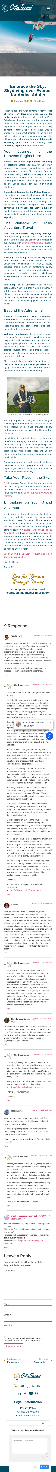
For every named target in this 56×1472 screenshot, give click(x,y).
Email (7, 1315)
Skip (36, 1467)
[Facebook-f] (25, 1393)
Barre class (42, 424)
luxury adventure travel (33, 243)
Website (8, 1325)
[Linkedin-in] (19, 1393)
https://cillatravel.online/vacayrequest (25, 890)
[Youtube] (31, 1393)
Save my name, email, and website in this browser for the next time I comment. (24, 1339)
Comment (9, 1270)
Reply (6, 675)
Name (7, 1304)
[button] (48, 7)
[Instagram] (36, 1393)
